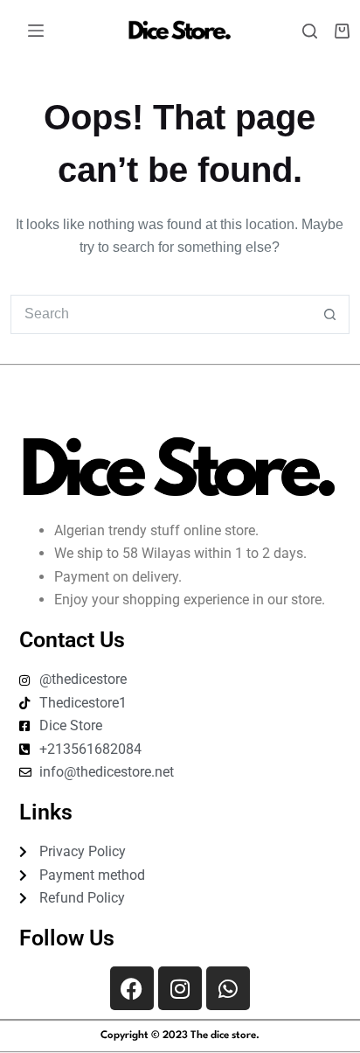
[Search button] (330, 314)
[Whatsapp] (228, 988)
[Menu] (36, 30)
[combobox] (160, 314)
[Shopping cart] (342, 31)
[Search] (309, 31)
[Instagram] (180, 988)
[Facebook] (132, 988)
